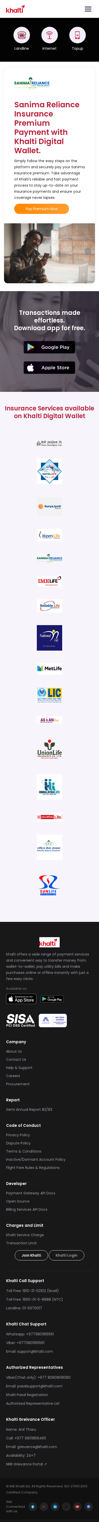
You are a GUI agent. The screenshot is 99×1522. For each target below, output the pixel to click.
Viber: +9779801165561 (25, 1342)
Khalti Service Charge (25, 1234)
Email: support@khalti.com (29, 1351)
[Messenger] (88, 1506)
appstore (49, 367)
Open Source (17, 1201)
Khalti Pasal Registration (27, 1394)
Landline (21, 48)
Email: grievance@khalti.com (31, 1446)
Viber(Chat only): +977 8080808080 (38, 1377)
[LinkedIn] (55, 1506)
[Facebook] (32, 1506)
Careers (13, 1075)
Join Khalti (31, 1255)
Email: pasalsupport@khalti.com (34, 1386)
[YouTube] (77, 1506)
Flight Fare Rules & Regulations (33, 1167)
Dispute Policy (18, 1143)
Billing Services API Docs (26, 1209)
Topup (77, 48)
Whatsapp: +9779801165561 (30, 1334)
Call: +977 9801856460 (26, 1438)
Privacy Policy (18, 1135)
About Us (14, 1051)
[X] (66, 1506)
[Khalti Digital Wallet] (16, 9)
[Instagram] (44, 1506)
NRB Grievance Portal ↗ (26, 1464)
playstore (49, 347)
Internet (49, 48)
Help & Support (19, 1067)
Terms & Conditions (23, 1151)
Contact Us (16, 1059)
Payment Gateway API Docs (30, 1193)
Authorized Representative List (33, 1403)
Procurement (18, 1084)
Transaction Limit (21, 1243)
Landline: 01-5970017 (24, 1308)
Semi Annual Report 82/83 (29, 1109)
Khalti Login (66, 1255)
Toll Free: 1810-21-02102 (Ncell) (32, 1290)
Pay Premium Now (42, 208)
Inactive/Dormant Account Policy (35, 1159)
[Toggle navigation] (88, 9)
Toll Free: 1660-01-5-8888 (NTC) (34, 1299)
